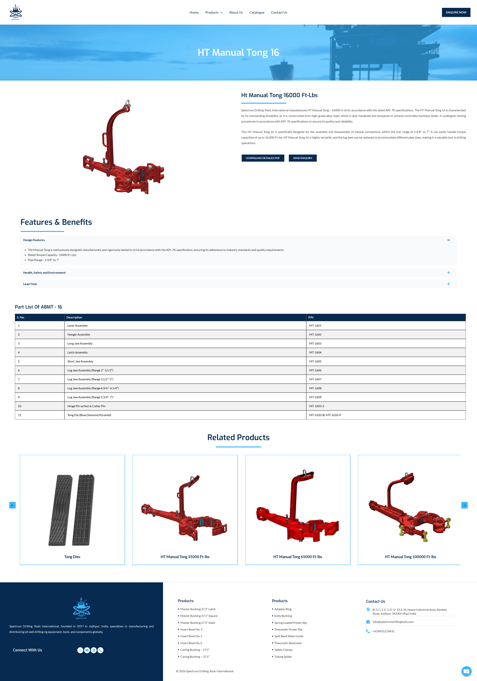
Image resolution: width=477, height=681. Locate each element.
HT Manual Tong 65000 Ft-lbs (198, 556)
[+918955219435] (368, 631)
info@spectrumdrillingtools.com (393, 621)
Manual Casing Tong (423, 556)
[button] (214, 12)
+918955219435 (383, 631)
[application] (220, 12)
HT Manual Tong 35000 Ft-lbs (85, 556)
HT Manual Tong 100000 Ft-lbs (310, 556)
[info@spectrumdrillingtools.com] (368, 622)
